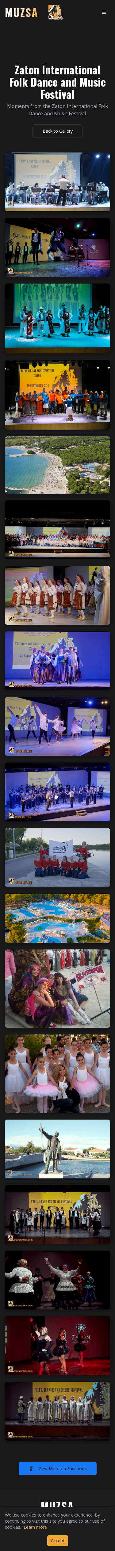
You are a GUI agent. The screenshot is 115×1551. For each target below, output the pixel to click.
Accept (57, 1540)
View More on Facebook (62, 1468)
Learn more (35, 1527)
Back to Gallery (58, 131)
